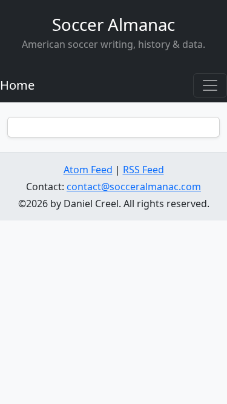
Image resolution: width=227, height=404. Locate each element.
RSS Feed (143, 169)
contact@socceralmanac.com (134, 186)
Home (17, 85)
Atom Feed (88, 169)
